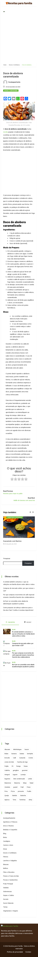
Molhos (5, 868)
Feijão (7, 766)
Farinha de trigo (22, 762)
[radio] (12, 479)
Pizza (13, 791)
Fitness (5, 857)
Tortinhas (22, 800)
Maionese (8, 783)
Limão (30, 779)
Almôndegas (17, 749)
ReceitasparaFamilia (14, 82)
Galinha (7, 770)
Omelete (7, 787)
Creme (30, 758)
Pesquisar (6, 558)
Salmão (14, 795)
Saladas (6, 887)
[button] (31, 513)
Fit (12, 766)
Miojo (25, 783)
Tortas (5, 907)
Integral (7, 774)
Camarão (22, 758)
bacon (27, 749)
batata (22, 753)
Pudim (29, 791)
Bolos (5, 837)
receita (5, 132)
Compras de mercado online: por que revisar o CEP (22, 644)
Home (4, 65)
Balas (6, 753)
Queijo (7, 795)
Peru (6, 791)
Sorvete (5, 899)
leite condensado (19, 779)
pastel (15, 787)
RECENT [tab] (28, 622)
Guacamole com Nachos (12, 541)
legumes (7, 779)
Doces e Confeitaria (14, 65)
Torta (14, 800)
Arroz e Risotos (8, 826)
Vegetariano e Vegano (10, 911)
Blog (13, 630)
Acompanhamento (9, 818)
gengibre (16, 770)
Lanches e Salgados (10, 860)
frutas (26, 766)
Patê (22, 787)
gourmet (24, 770)
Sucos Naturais (8, 903)
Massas (6, 864)
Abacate (7, 749)
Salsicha (23, 795)
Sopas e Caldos (8, 895)
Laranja (23, 774)
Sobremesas (7, 891)
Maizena (17, 783)
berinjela (30, 753)
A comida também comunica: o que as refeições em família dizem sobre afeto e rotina (23, 634)
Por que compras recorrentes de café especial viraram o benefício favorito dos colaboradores (23, 655)
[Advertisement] (19, 39)
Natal (31, 783)
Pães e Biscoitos (8, 872)
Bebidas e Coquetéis (10, 830)
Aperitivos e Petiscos (14, 517)
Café (14, 758)
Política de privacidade (15, 952)
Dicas (5, 849)
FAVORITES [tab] (11, 622)
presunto (21, 791)
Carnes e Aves (8, 845)
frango (18, 766)
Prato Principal (8, 884)
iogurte (15, 774)
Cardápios (6, 841)
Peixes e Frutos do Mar (11, 876)
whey (30, 800)
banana (14, 753)
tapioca (7, 800)
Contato (28, 952)
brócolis (7, 758)
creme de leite (9, 762)
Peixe (29, 787)
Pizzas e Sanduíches (10, 880)
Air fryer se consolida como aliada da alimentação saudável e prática (23, 666)
